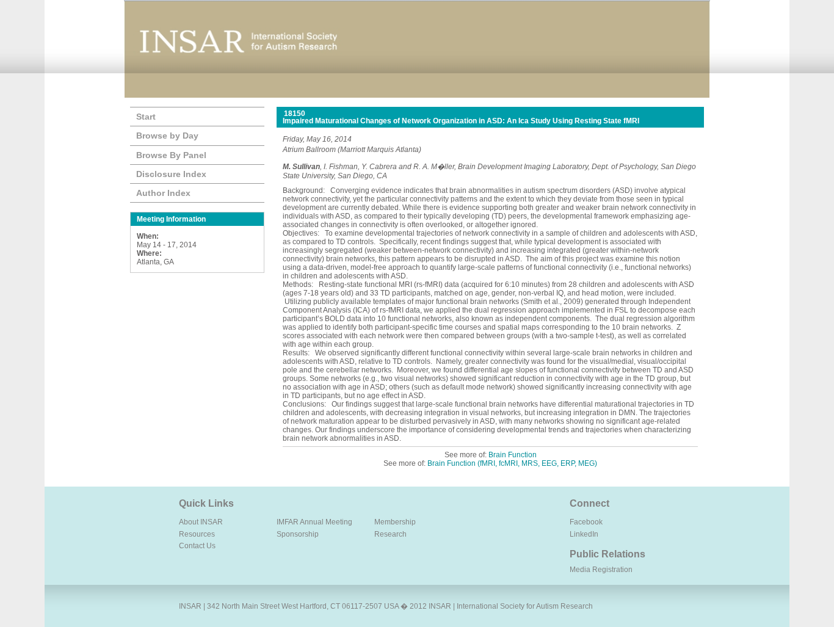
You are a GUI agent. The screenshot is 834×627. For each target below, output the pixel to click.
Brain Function (512, 455)
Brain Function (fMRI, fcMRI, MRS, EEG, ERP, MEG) (512, 463)
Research (390, 534)
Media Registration (601, 569)
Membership (395, 522)
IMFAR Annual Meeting (314, 522)
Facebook (586, 522)
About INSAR (201, 522)
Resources (197, 534)
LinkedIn (584, 534)
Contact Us (197, 546)
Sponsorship (298, 534)
